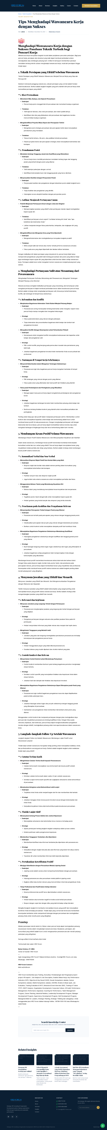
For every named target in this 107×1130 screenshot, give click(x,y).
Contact (76, 5)
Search (70, 1030)
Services (47, 5)
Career (69, 5)
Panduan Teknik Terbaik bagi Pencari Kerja (44, 50)
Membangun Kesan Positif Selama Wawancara (47, 433)
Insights (55, 5)
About (40, 5)
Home (34, 5)
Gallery (62, 5)
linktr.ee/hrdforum (24, 967)
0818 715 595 (61, 1101)
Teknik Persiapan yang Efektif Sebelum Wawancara (49, 72)
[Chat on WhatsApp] (102, 1125)
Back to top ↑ (97, 1127)
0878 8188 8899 (62, 1106)
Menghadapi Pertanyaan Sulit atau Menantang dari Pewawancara (48, 272)
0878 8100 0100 (62, 1104)
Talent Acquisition (27, 14)
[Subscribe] (98, 1107)
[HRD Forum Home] (18, 5)
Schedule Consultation (91, 5)
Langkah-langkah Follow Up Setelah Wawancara (48, 734)
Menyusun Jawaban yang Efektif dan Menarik (46, 577)
